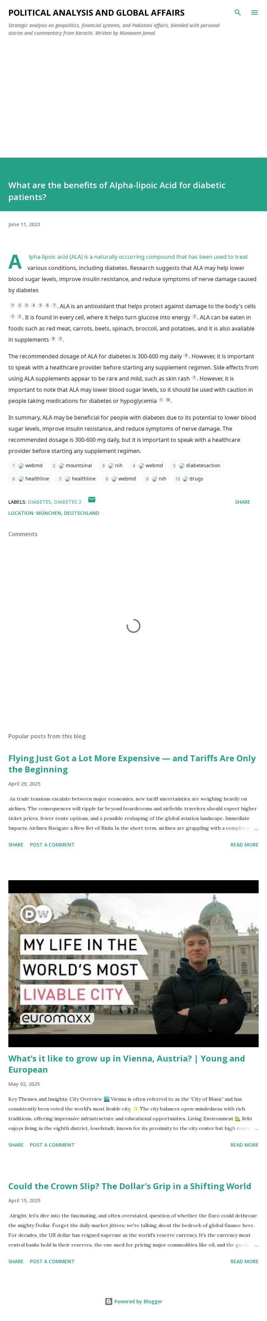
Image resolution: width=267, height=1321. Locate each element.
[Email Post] (92, 502)
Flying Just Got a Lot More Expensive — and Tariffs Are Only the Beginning (132, 763)
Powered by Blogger (137, 1301)
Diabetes (39, 502)
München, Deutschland (67, 513)
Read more (244, 844)
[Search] (238, 12)
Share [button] (242, 502)
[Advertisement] (133, 94)
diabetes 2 (67, 502)
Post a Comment (52, 844)
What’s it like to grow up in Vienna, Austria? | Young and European (126, 1063)
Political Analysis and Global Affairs (96, 12)
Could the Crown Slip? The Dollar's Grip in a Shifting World (129, 1186)
